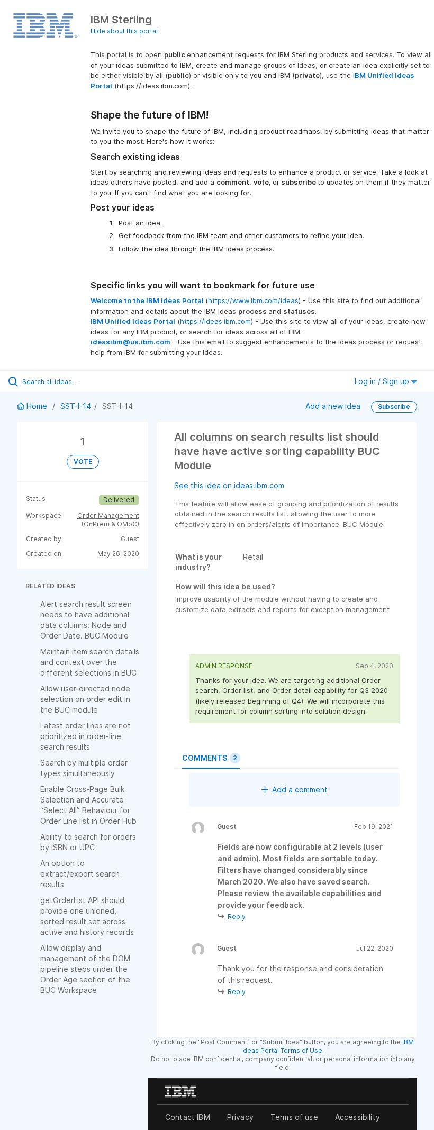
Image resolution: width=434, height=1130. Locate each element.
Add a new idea (332, 406)
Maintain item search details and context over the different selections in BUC (89, 662)
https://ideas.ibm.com (215, 321)
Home (36, 406)
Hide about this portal (124, 31)
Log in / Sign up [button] (383, 381)
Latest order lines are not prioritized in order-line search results (85, 736)
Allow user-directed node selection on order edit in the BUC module (85, 699)
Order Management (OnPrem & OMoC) (108, 520)
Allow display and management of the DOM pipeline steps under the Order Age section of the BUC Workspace (85, 969)
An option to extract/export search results (80, 874)
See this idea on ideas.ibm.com (229, 485)
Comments (209, 757)
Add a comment (300, 789)
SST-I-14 (75, 406)
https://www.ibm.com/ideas (253, 300)
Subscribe (394, 407)
